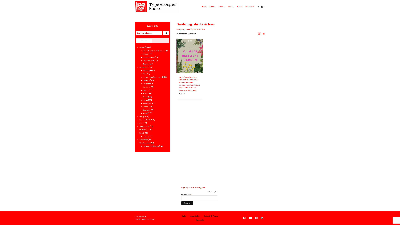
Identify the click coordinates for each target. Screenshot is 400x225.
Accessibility (195, 216)
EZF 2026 (249, 7)
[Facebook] (244, 218)
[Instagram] (256, 218)
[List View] (263, 33)
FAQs (184, 216)
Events (239, 7)
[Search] (166, 33)
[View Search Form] (258, 7)
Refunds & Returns (211, 216)
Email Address (186, 194)
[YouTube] (250, 218)
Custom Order (152, 26)
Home (203, 7)
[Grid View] (259, 33)
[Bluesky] (262, 218)
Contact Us (200, 220)
